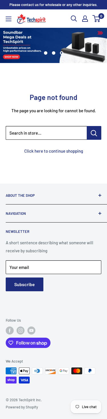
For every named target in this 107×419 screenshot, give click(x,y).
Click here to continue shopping (53, 151)
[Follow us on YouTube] (31, 330)
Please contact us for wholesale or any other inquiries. (53, 4)
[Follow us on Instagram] (21, 330)
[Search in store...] (94, 133)
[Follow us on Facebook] (10, 330)
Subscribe (24, 284)
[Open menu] (8, 19)
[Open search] (74, 18)
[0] (96, 18)
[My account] (85, 18)
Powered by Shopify (22, 407)
